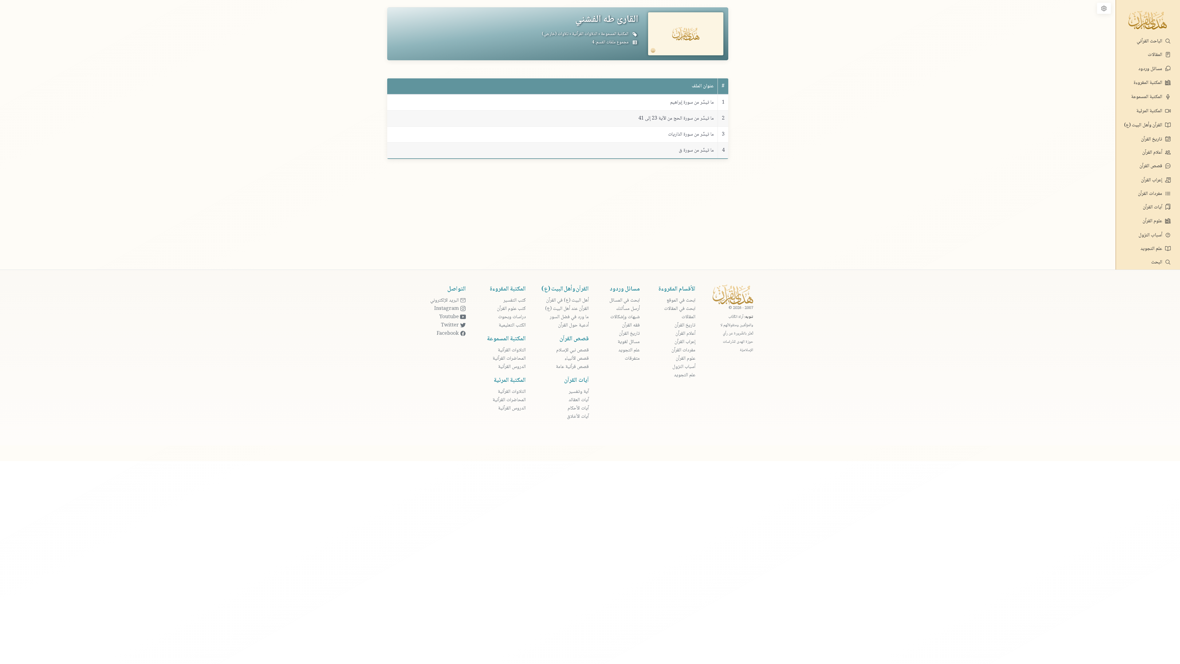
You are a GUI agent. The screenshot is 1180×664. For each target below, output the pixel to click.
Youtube (449, 317)
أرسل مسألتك (628, 309)
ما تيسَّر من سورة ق (696, 150)
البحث (1157, 262)
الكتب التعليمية (512, 325)
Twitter (450, 325)
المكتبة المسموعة (1147, 97)
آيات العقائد (578, 400)
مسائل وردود (1150, 69)
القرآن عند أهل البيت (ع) (567, 309)
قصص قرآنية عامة (572, 367)
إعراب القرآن (1152, 180)
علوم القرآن (1153, 221)
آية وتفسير (579, 392)
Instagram (447, 309)
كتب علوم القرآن (511, 309)
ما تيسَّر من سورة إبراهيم (692, 102)
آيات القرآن (1153, 207)
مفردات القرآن (1150, 194)
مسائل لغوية (629, 342)
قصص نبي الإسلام (572, 350)
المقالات (1155, 55)
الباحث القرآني (1150, 41)
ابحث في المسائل (624, 300)
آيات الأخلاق (578, 417)
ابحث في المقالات (679, 309)
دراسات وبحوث (512, 317)
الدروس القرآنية (512, 367)
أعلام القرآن (1152, 152)
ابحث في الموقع (681, 300)
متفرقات (632, 358)
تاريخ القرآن (1152, 139)
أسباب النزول (1151, 235)
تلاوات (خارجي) (555, 34)
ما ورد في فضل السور (569, 317)
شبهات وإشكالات (625, 317)
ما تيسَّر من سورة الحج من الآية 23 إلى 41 (676, 118)
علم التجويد (1151, 249)
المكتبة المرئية (1149, 111)
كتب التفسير (514, 300)
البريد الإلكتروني (445, 300)
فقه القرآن (631, 325)
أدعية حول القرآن (573, 325)
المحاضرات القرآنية (509, 358)
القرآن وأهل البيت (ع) (1143, 125)
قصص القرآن (1151, 166)
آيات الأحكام (578, 408)
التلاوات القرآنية (584, 34)
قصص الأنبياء (576, 358)
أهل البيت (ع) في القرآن (567, 300)
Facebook (448, 334)
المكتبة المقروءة (1148, 83)
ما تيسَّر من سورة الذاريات (691, 134)
